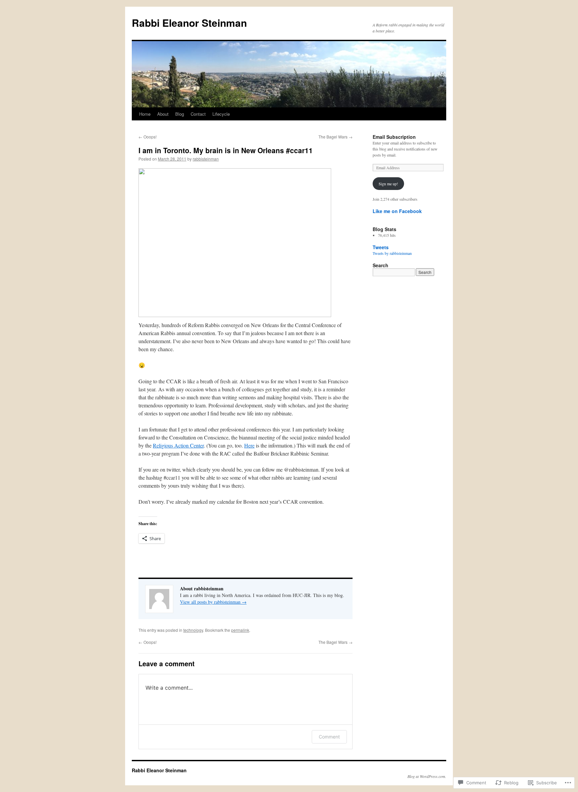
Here (249, 445)
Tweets (381, 247)
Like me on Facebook (397, 211)
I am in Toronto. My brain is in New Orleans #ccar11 (225, 150)
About (163, 114)
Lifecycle (221, 114)
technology (193, 630)
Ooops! (147, 136)
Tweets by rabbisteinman (392, 253)
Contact (198, 114)
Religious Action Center (178, 445)
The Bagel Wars (335, 136)
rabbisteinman (206, 159)
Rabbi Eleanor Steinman (189, 22)
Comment (329, 736)
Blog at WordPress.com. (426, 776)
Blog (179, 114)
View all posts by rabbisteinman (213, 602)
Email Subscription (394, 136)
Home (145, 114)
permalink (240, 630)
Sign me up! (388, 183)
